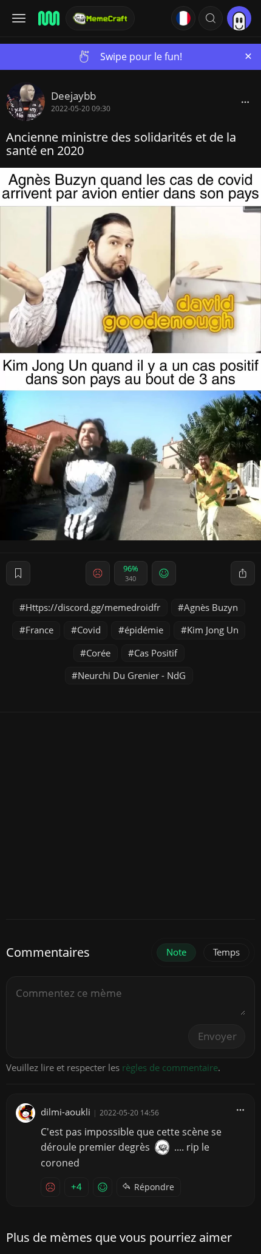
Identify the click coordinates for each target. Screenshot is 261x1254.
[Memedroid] (47, 18)
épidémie (143, 630)
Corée (98, 653)
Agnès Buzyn (211, 607)
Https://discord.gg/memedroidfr (92, 607)
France (39, 630)
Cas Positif (155, 653)
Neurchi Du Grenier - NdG (132, 675)
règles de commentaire (170, 1067)
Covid (89, 630)
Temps (226, 952)
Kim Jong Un (213, 630)
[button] (210, 18)
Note (176, 952)
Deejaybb (73, 96)
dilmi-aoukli (65, 1112)
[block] (245, 101)
